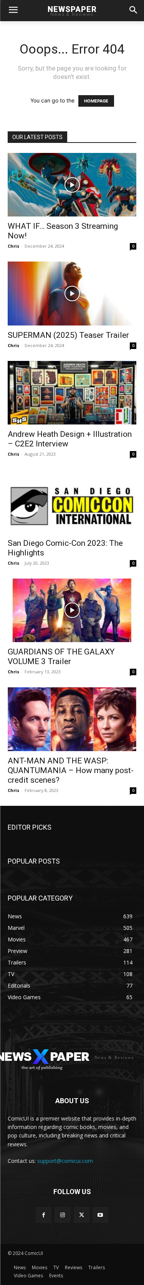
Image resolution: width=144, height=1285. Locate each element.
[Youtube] (100, 1214)
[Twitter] (81, 1214)
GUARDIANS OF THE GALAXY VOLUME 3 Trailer (61, 656)
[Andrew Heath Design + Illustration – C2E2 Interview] (72, 392)
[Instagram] (62, 1214)
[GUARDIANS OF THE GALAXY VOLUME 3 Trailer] (72, 610)
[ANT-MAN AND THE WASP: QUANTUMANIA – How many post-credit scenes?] (72, 719)
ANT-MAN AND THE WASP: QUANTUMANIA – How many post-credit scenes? (71, 770)
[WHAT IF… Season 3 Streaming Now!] (72, 184)
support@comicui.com (65, 1160)
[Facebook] (43, 1214)
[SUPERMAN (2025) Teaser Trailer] (72, 293)
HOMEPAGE (96, 101)
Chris (13, 246)
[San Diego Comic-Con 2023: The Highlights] (72, 501)
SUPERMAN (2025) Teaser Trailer (68, 335)
